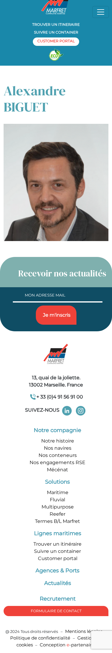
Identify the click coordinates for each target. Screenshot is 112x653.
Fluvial (57, 499)
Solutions (57, 482)
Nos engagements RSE (57, 462)
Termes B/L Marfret (57, 521)
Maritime (57, 492)
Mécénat (57, 470)
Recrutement (58, 598)
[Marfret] (56, 354)
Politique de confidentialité (40, 638)
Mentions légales (83, 631)
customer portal (56, 41)
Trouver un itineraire (56, 24)
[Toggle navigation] (100, 12)
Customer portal (57, 558)
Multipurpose (58, 507)
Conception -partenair (67, 645)
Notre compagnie (57, 430)
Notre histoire (57, 441)
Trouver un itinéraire (57, 544)
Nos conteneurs (58, 455)
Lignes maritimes (57, 533)
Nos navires (57, 448)
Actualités (57, 583)
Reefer (57, 514)
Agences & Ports (57, 570)
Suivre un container (56, 32)
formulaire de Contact (56, 611)
